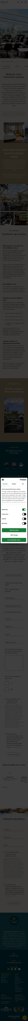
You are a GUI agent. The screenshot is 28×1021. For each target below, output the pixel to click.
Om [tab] (23, 484)
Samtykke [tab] (5, 484)
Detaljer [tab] (14, 484)
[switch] (24, 514)
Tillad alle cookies (14, 530)
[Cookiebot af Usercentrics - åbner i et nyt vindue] (20, 480)
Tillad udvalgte (14, 535)
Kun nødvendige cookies (14, 540)
